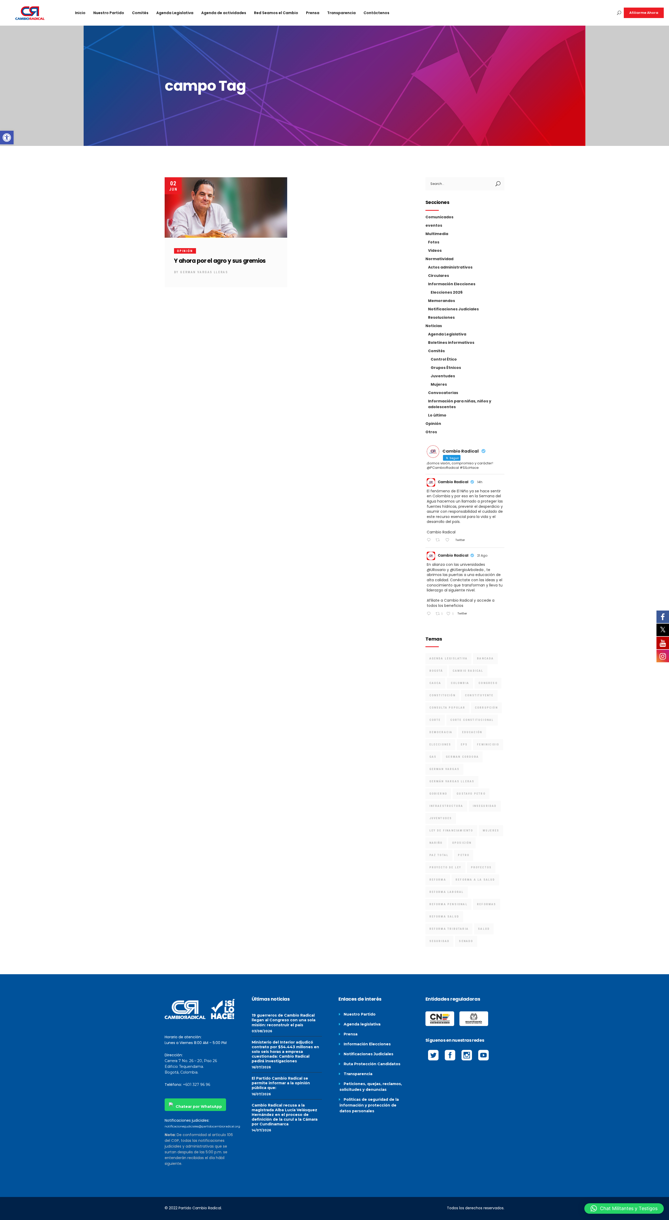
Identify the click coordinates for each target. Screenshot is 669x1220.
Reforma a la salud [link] (475, 879)
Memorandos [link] (441, 300)
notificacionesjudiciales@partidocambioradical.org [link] (202, 1126)
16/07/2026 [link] (261, 1067)
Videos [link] (435, 250)
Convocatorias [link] (443, 392)
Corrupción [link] (486, 707)
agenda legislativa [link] (448, 658)
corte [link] (435, 720)
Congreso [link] (488, 683)
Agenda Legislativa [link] (447, 334)
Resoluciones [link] (441, 317)
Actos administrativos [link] (450, 267)
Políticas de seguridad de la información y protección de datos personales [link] (369, 1105)
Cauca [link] (435, 683)
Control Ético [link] (444, 359)
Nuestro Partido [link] (360, 1014)
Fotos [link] (433, 242)
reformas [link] (486, 904)
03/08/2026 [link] (262, 1031)
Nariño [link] (436, 843)
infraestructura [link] (446, 806)
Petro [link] (463, 855)
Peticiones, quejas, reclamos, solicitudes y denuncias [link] (370, 1086)
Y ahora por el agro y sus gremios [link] (220, 261)
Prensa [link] (350, 1034)
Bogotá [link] (436, 670)
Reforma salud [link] (444, 916)
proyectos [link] (481, 867)
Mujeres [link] (439, 384)
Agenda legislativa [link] (362, 1024)
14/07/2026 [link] (261, 1130)
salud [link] (484, 929)
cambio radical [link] (468, 670)
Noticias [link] (433, 325)
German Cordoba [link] (462, 757)
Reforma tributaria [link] (449, 929)
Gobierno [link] (438, 793)
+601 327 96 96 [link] (196, 1084)
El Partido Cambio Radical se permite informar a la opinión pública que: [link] (281, 1083)
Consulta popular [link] (447, 707)
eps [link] (464, 744)
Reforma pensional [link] (448, 904)
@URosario (436, 569)
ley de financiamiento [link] (451, 830)
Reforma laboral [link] (446, 892)
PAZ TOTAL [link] (439, 855)
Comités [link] (436, 351)
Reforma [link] (437, 879)
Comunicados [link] (439, 217)
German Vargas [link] (444, 769)
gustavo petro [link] (471, 793)
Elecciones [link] (440, 744)
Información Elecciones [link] (451, 284)
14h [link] (479, 482)
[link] (7, 137)
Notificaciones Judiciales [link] (453, 309)
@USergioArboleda (466, 569)
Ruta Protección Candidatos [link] (372, 1064)
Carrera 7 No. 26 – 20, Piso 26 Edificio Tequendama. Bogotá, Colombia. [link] (191, 1066)
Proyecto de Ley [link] (445, 867)
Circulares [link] (438, 275)
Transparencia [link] (358, 1073)
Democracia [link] (441, 732)
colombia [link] (460, 683)
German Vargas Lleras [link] (204, 272)
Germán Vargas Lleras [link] (452, 781)
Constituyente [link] (479, 695)
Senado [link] (466, 941)
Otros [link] (431, 432)
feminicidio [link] (488, 744)
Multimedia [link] (436, 233)
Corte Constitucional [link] (472, 720)
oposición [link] (462, 843)
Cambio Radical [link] (453, 481)
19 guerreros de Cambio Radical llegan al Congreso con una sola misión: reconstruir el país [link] (283, 1020)
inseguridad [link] (485, 806)
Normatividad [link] (439, 258)
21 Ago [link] (482, 555)
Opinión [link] (185, 251)
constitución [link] (442, 695)
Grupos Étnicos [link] (446, 367)
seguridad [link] (439, 941)
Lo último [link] (437, 415)
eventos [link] (433, 225)
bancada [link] (485, 658)
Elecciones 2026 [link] (447, 292)
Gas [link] (433, 757)
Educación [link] (472, 732)
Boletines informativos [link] (451, 342)
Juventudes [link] (443, 376)
